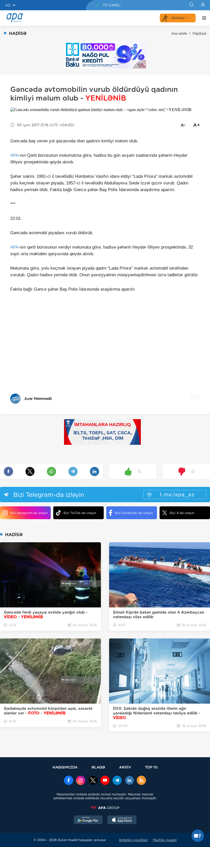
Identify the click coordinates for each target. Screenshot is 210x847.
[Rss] (141, 781)
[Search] (191, 5)
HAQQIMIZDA (65, 767)
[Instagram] (80, 781)
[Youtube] (105, 781)
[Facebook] (68, 781)
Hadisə (199, 33)
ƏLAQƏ (98, 767)
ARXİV (125, 767)
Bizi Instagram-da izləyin (29, 513)
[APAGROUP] (105, 807)
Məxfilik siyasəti (165, 840)
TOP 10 (151, 767)
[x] (93, 781)
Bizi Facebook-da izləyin (134, 513)
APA (14, 155)
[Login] (203, 5)
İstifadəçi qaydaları (133, 840)
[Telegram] (117, 781)
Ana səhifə (179, 33)
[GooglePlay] (88, 820)
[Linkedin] (129, 781)
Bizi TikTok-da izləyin (80, 513)
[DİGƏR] (203, 18)
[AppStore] (121, 820)
